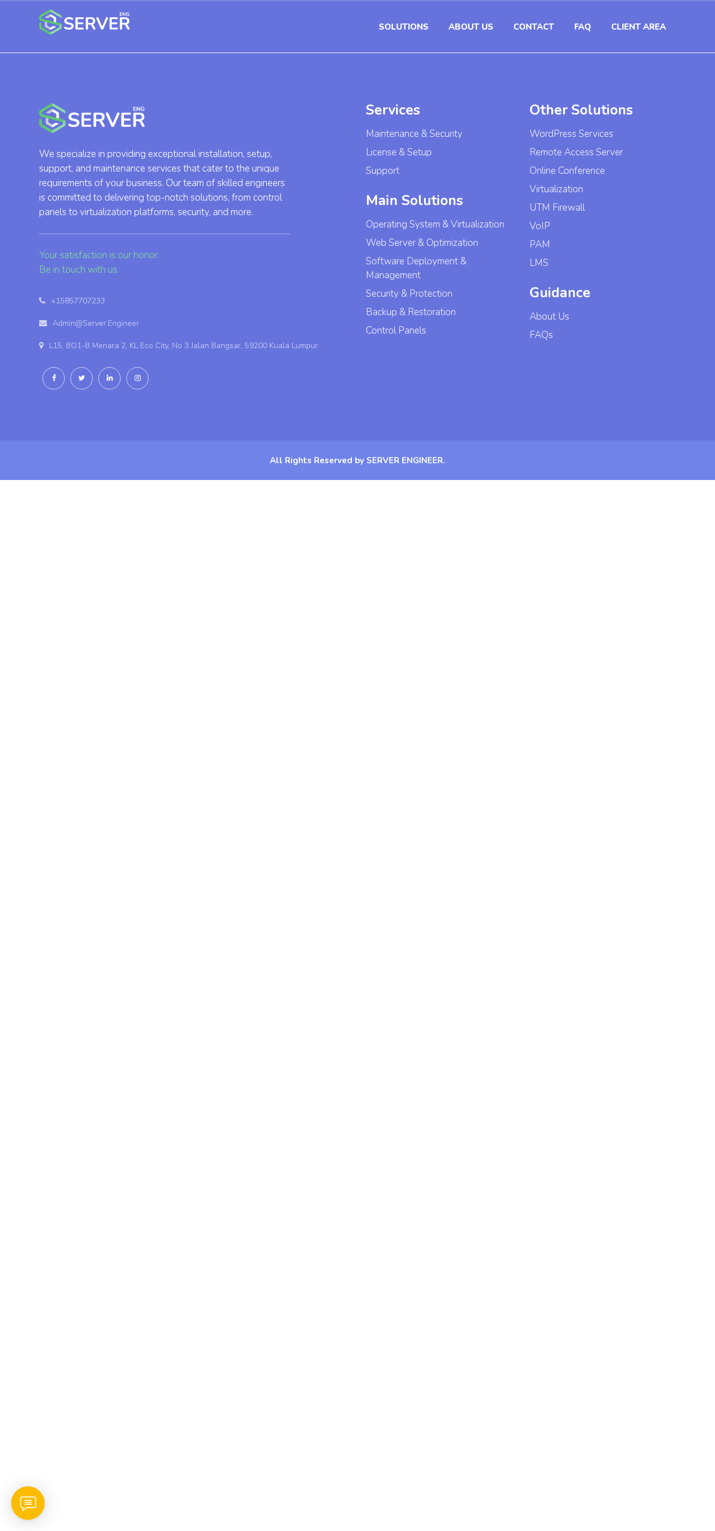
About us (471, 26)
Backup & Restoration (411, 312)
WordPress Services (571, 133)
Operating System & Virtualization (435, 224)
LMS (539, 262)
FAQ (582, 26)
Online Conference (567, 170)
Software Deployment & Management (416, 268)
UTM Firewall (557, 207)
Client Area (638, 26)
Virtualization (556, 189)
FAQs (541, 335)
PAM (540, 244)
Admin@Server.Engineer (96, 323)
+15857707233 (78, 301)
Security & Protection (409, 293)
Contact (533, 26)
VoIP (540, 226)
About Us (549, 316)
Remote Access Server (576, 152)
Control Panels (396, 330)
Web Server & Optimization (422, 242)
